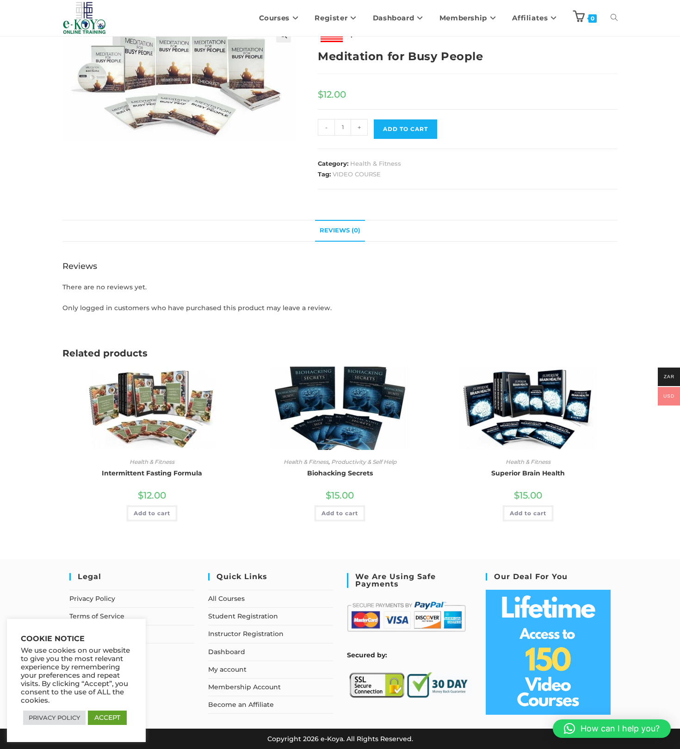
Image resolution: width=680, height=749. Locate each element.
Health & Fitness (375, 163)
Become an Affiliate (241, 704)
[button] (612, 728)
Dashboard (226, 652)
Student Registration (243, 616)
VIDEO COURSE (357, 174)
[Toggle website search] (614, 18)
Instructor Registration (246, 634)
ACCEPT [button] (107, 717)
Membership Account (244, 687)
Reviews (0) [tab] (340, 230)
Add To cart (405, 128)
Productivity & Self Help (363, 461)
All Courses (226, 598)
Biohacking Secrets (340, 473)
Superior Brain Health (528, 473)
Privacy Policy (92, 598)
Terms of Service (96, 616)
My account (227, 669)
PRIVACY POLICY (54, 717)
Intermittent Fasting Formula (152, 473)
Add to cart (152, 513)
